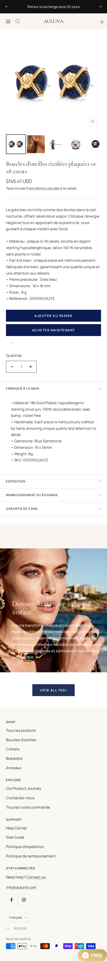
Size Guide (15, 837)
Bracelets (14, 758)
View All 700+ (53, 690)
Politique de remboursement (31, 856)
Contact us (36, 877)
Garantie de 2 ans (22, 509)
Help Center (16, 828)
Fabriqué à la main (22, 388)
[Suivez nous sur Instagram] (23, 899)
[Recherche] (17, 21)
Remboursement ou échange (32, 495)
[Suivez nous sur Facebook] (11, 899)
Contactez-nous (20, 797)
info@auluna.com (21, 887)
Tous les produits (21, 730)
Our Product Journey (23, 788)
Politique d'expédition (25, 846)
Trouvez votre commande (28, 807)
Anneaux (13, 767)
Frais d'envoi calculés (42, 188)
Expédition (15, 481)
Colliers (12, 749)
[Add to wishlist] (12, 343)
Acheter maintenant (53, 330)
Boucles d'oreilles (21, 739)
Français (15, 917)
